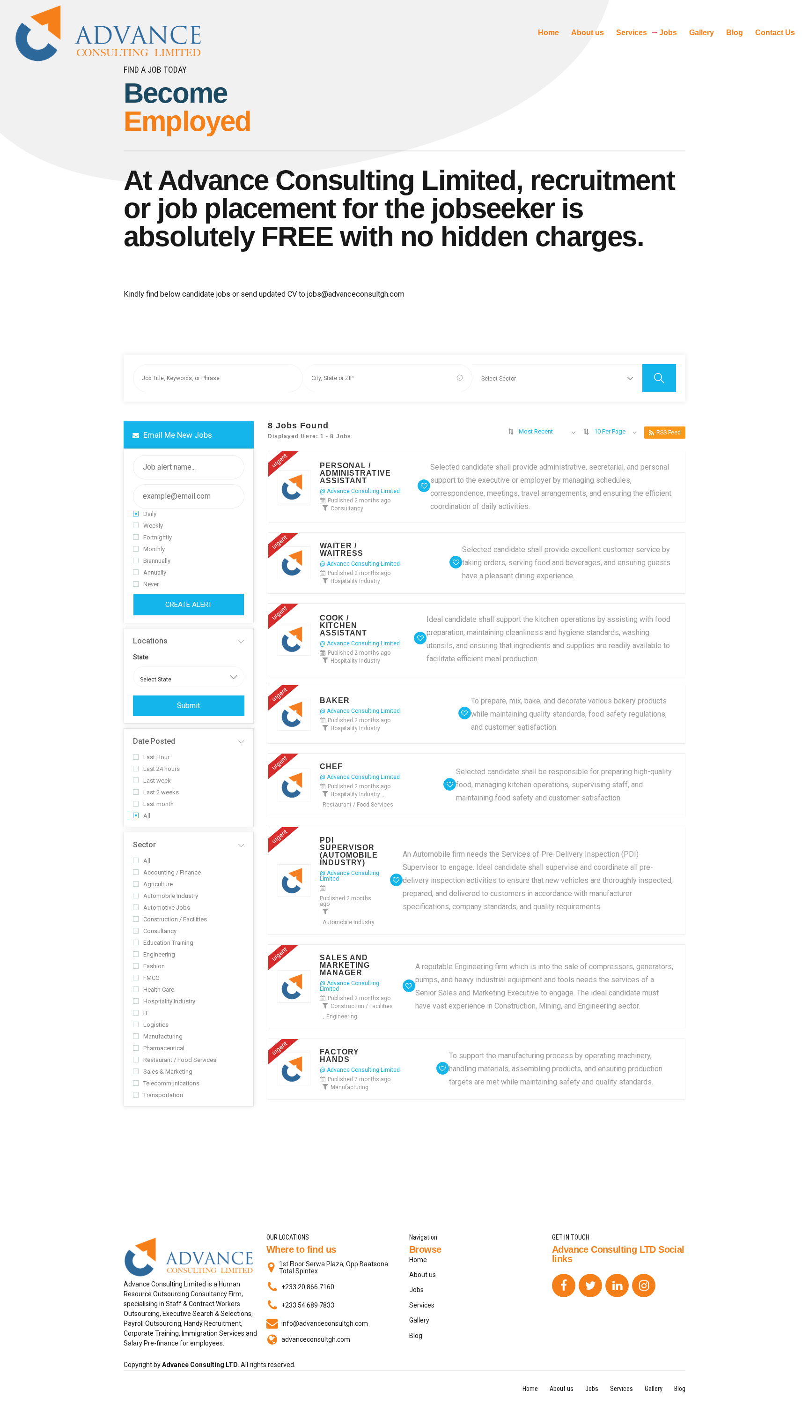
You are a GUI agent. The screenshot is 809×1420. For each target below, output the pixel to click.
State (140, 657)
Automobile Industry (170, 896)
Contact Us (775, 33)
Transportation (163, 1095)
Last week (157, 780)
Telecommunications (171, 1083)
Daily (149, 514)
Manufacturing (163, 1036)
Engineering (159, 954)
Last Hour (156, 757)
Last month (158, 804)
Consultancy (160, 931)
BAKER (335, 700)
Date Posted (154, 741)
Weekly (153, 526)
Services (631, 33)
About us (587, 33)
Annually (154, 572)
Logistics (156, 1025)
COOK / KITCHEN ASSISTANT (344, 625)
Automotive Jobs (166, 907)
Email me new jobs (176, 435)
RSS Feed (668, 432)
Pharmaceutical (163, 1048)
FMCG (151, 978)
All (146, 816)
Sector (144, 844)
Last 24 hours (161, 769)
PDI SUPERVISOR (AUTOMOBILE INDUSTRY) (349, 852)
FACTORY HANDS (340, 1055)
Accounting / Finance (172, 872)
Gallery (701, 33)
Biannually (156, 561)
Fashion (154, 966)
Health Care (158, 990)
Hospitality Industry (169, 1001)
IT (145, 1013)
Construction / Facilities (175, 919)
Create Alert (188, 604)
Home (548, 33)
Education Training (168, 943)
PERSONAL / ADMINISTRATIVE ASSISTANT (355, 473)
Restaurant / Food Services (179, 1060)
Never (151, 584)
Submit (188, 705)
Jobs (668, 33)
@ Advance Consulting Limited (360, 491)
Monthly (154, 549)
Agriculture (158, 884)
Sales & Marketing (167, 1072)
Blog (734, 33)
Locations (150, 640)
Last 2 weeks (161, 792)
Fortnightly (157, 537)
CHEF (331, 766)
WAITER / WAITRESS (342, 549)
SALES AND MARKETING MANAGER (345, 965)
